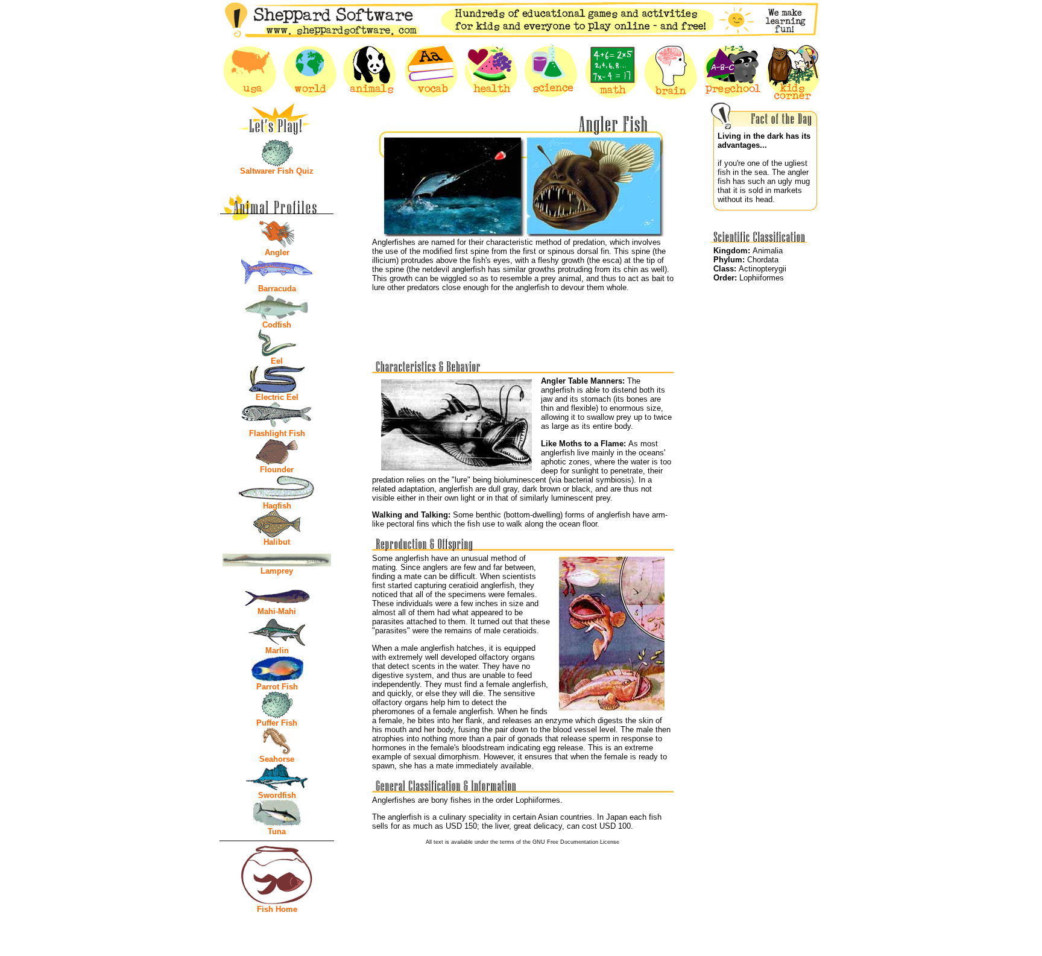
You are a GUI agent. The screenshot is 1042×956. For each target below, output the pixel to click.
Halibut (277, 541)
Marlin (277, 650)
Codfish (276, 324)
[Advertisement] (523, 321)
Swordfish (277, 795)
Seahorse (276, 759)
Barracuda (277, 288)
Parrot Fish (277, 686)
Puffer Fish (276, 722)
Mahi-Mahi (276, 611)
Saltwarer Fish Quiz (277, 171)
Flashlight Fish (277, 433)
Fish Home (277, 909)
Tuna (277, 831)
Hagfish (277, 505)
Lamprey (276, 570)
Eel (277, 361)
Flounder (277, 469)
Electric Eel (277, 397)
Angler (277, 252)
